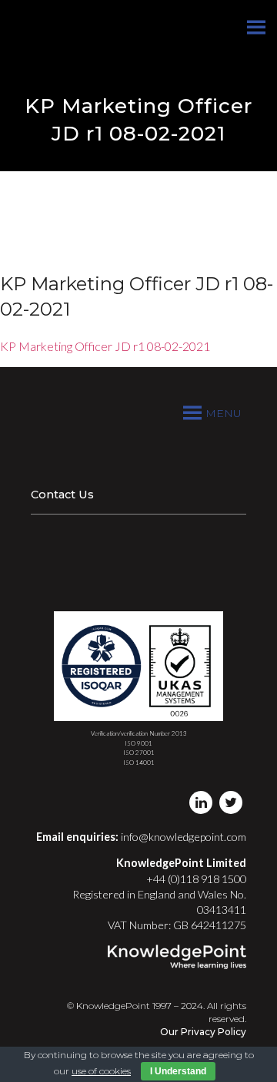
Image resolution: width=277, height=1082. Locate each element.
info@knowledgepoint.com (183, 836)
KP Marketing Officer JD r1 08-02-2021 (105, 346)
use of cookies (101, 1071)
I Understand (178, 1071)
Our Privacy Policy (203, 1031)
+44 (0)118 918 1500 (196, 878)
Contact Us (62, 494)
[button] (223, 413)
